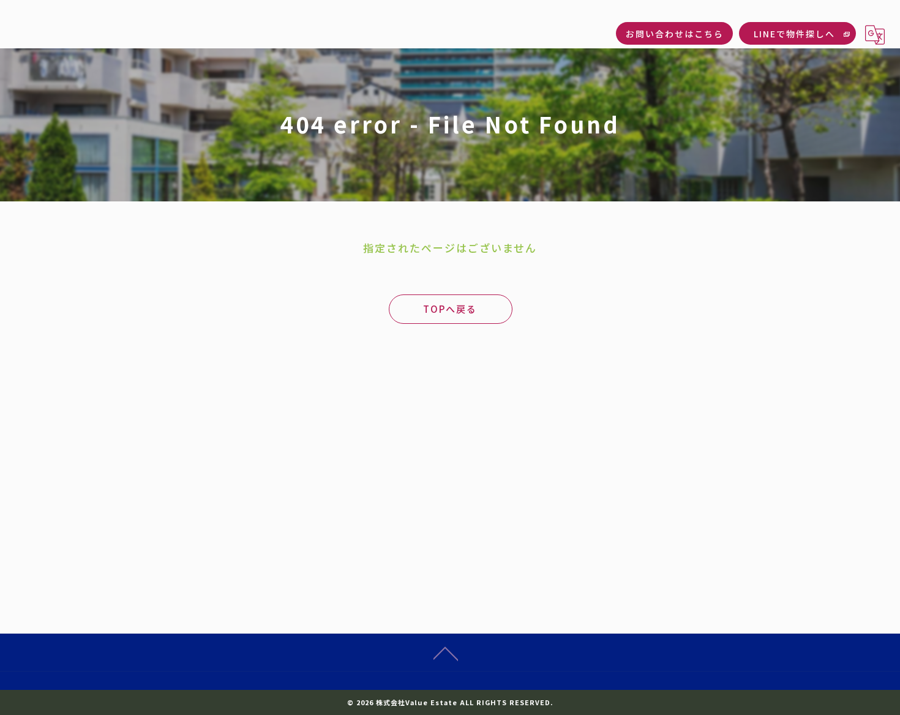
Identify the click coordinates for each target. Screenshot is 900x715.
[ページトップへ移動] (445, 652)
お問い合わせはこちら (675, 34)
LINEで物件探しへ (794, 34)
